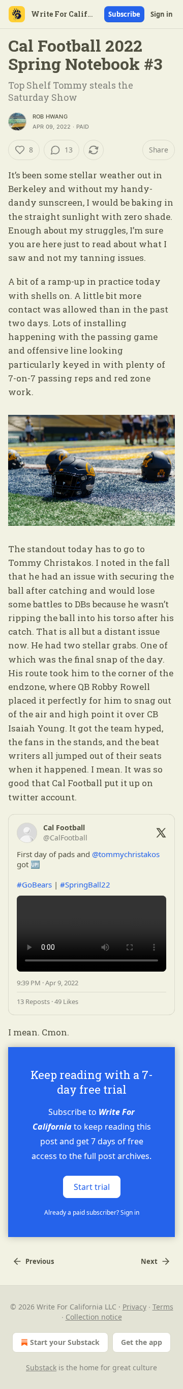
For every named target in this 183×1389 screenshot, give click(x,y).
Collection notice (94, 1317)
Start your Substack (65, 1342)
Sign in (161, 14)
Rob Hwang (50, 116)
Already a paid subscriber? (91, 1212)
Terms (162, 1306)
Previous (39, 1261)
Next (149, 1261)
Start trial (92, 1186)
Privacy (134, 1306)
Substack (41, 1367)
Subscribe (124, 14)
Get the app (141, 1342)
